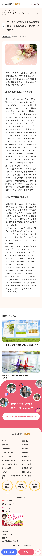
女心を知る (12, 10)
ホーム (4, 10)
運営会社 (5, 538)
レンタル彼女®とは (8, 460)
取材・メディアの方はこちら (11, 477)
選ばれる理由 (26, 460)
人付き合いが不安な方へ (10, 464)
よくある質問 (6, 468)
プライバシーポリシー (9, 534)
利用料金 (25, 445)
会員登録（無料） (28, 468)
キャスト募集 (26, 476)
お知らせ (25, 448)
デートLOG (26, 452)
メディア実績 (26, 464)
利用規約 (5, 531)
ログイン (5, 472)
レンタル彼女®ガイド (9, 452)
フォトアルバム (7, 456)
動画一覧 (5, 445)
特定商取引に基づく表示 (10, 541)
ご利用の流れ (6, 448)
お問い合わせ (26, 472)
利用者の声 (25, 456)
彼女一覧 (25, 441)
